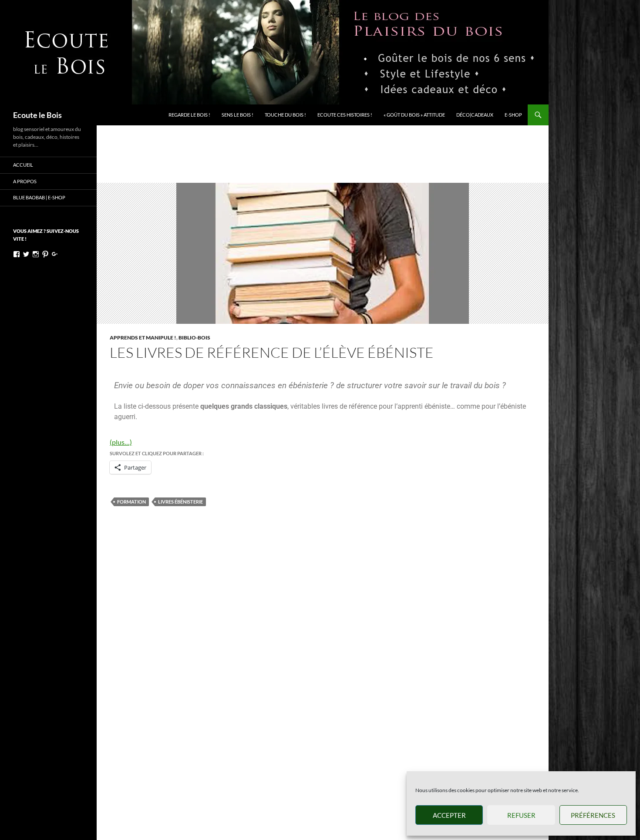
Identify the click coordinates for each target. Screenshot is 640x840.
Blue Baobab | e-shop (39, 197)
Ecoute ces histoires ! (344, 115)
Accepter (449, 815)
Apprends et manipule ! (143, 337)
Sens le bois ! (237, 115)
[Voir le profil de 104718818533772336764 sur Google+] (54, 254)
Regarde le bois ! (189, 115)
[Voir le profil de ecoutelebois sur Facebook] (16, 254)
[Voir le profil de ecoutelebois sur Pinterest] (45, 254)
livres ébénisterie (180, 501)
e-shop (513, 115)
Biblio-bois (194, 337)
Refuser (521, 815)
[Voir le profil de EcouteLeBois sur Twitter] (26, 254)
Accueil (23, 165)
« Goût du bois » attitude (414, 115)
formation (131, 501)
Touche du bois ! (285, 115)
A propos (25, 181)
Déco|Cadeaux (474, 115)
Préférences (593, 815)
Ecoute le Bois (37, 115)
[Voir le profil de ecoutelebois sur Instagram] (35, 254)
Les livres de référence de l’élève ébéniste (272, 352)
